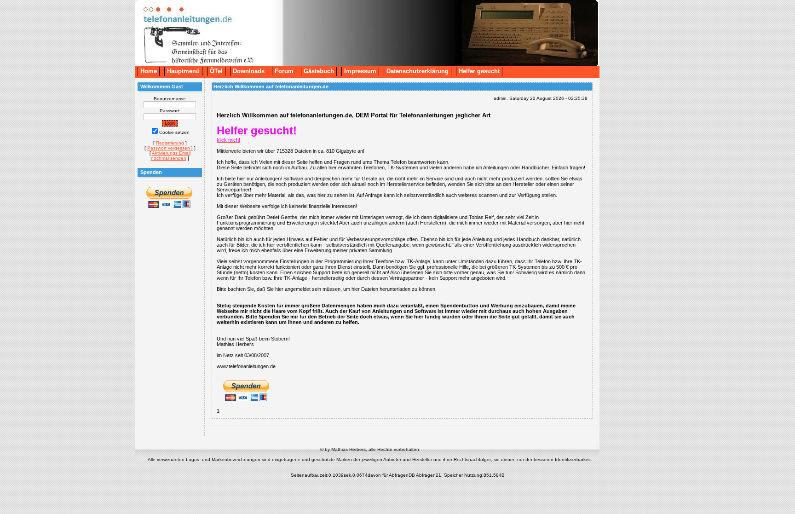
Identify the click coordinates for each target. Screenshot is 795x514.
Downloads (249, 71)
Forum (284, 71)
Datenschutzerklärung (417, 71)
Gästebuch (319, 71)
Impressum (360, 71)
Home (148, 71)
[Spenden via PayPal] (169, 206)
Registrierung (170, 142)
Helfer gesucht (479, 71)
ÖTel (216, 71)
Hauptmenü (183, 71)
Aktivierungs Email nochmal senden (170, 155)
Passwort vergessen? (170, 147)
